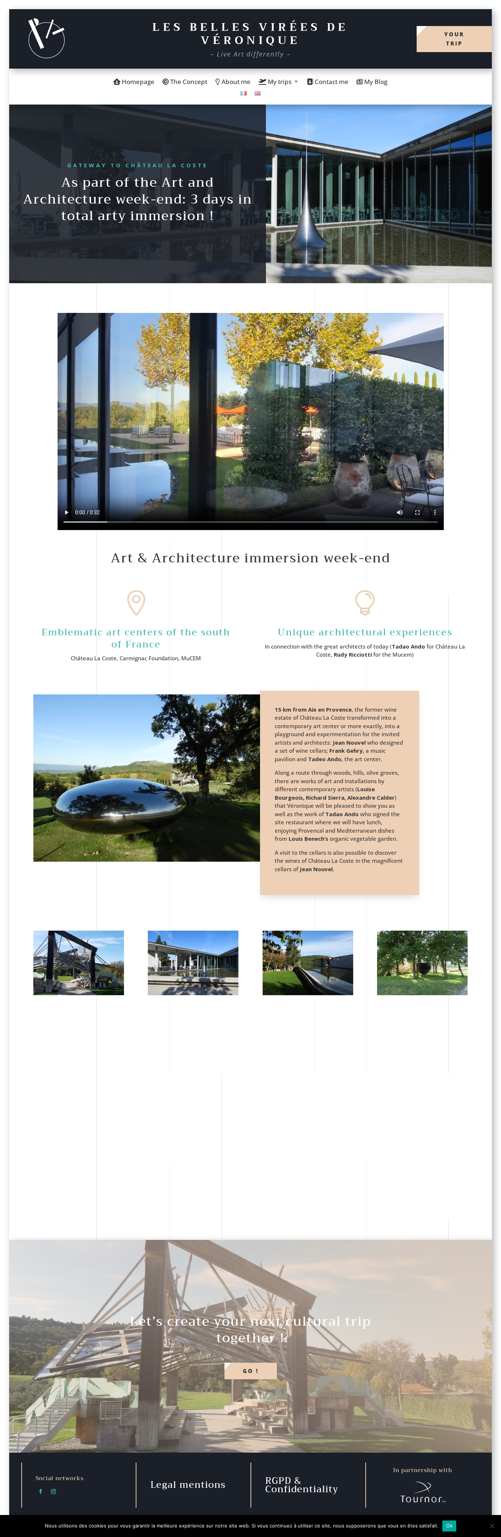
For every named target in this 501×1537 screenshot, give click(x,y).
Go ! (251, 1370)
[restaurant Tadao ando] (308, 993)
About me (235, 82)
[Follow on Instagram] (54, 1492)
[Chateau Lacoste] (78, 993)
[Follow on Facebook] (40, 1492)
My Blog (375, 82)
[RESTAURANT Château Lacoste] (193, 993)
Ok (449, 1526)
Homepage (137, 82)
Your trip (454, 38)
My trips (279, 82)
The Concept (188, 82)
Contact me (330, 82)
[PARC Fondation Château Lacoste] (422, 993)
